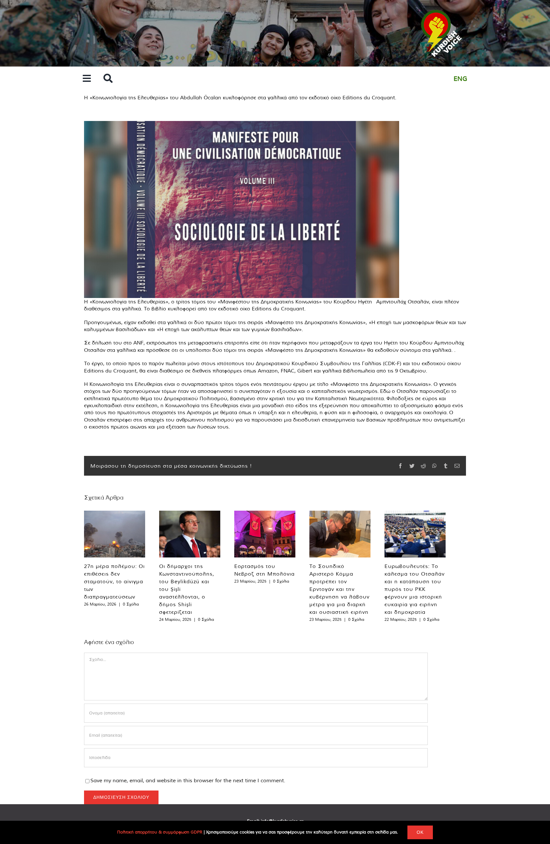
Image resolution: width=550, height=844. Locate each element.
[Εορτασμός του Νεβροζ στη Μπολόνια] (264, 534)
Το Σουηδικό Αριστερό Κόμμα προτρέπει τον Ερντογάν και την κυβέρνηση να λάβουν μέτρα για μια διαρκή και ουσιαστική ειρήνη (339, 589)
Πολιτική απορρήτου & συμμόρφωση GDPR (159, 832)
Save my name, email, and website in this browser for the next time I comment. (187, 780)
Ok (420, 832)
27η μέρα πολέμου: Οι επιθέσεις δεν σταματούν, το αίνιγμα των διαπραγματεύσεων (114, 581)
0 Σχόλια (131, 604)
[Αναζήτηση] (108, 78)
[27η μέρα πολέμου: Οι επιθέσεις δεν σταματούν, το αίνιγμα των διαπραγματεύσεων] (114, 534)
